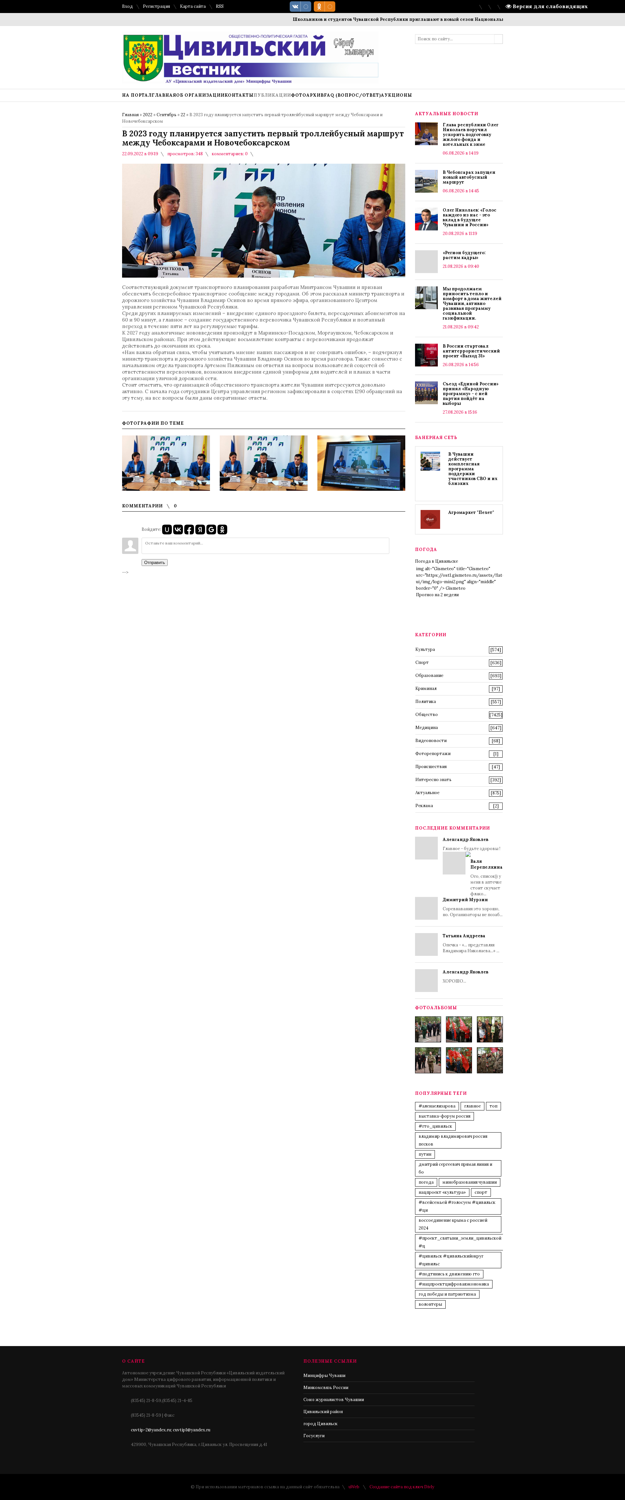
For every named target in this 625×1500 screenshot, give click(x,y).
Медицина (426, 727)
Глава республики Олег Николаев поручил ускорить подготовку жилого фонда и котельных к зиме (470, 134)
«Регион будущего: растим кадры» (464, 255)
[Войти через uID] (167, 529)
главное (472, 1106)
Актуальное (427, 792)
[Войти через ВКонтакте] (178, 529)
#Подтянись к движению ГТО (449, 1274)
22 (183, 114)
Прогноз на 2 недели (437, 595)
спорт (481, 1192)
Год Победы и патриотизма (447, 1294)
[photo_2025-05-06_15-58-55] (490, 1060)
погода (426, 1182)
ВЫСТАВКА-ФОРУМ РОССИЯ (444, 1116)
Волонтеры (430, 1304)
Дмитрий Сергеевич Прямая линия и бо (455, 1168)
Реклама (424, 805)
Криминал (426, 688)
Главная (130, 114)
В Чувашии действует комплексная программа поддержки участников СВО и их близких (472, 469)
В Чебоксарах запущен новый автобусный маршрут (469, 177)
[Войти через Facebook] (189, 529)
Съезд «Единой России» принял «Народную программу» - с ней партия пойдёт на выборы (471, 393)
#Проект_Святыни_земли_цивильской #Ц (460, 1242)
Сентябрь (166, 114)
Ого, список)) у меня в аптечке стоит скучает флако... (486, 878)
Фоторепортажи (433, 753)
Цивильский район (323, 1411)
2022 (147, 114)
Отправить (154, 562)
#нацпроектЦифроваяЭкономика (454, 1284)
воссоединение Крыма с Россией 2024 (453, 1224)
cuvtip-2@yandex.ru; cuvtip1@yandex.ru (170, 1430)
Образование (429, 675)
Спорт (422, 662)
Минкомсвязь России (325, 1387)
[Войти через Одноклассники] (222, 529)
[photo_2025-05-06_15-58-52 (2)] (490, 1029)
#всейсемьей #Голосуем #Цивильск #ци (457, 1206)
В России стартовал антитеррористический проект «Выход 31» (471, 351)
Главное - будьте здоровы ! (473, 867)
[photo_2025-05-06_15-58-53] (428, 1060)
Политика (425, 701)
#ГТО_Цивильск (435, 1126)
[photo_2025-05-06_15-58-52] (459, 1029)
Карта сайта (193, 6)
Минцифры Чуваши (324, 1375)
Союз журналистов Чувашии (333, 1399)
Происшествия (431, 766)
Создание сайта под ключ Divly (401, 1487)
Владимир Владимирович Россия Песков (453, 1140)
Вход (127, 6)
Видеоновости (431, 740)
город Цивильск (320, 1423)
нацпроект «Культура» (442, 1192)
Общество (426, 714)
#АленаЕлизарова (437, 1106)
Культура (425, 649)
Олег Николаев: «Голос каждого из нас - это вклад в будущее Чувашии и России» (469, 217)
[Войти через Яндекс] (200, 529)
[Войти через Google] (211, 529)
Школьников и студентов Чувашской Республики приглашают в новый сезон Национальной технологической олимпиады (410, 19)
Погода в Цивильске (436, 561)
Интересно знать (433, 779)
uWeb (354, 1487)
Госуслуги (314, 1435)
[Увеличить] (166, 463)
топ (493, 1106)
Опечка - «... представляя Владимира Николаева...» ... (471, 943)
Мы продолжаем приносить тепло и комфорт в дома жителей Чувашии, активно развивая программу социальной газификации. (472, 303)
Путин (425, 1154)
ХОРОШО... (465, 976)
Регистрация (156, 6)
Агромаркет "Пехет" (471, 512)
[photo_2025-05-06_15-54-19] (428, 1029)
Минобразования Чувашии (469, 1182)
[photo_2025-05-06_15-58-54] (459, 1060)
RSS (220, 6)
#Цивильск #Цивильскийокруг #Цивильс (451, 1260)
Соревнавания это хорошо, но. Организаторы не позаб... (473, 907)
